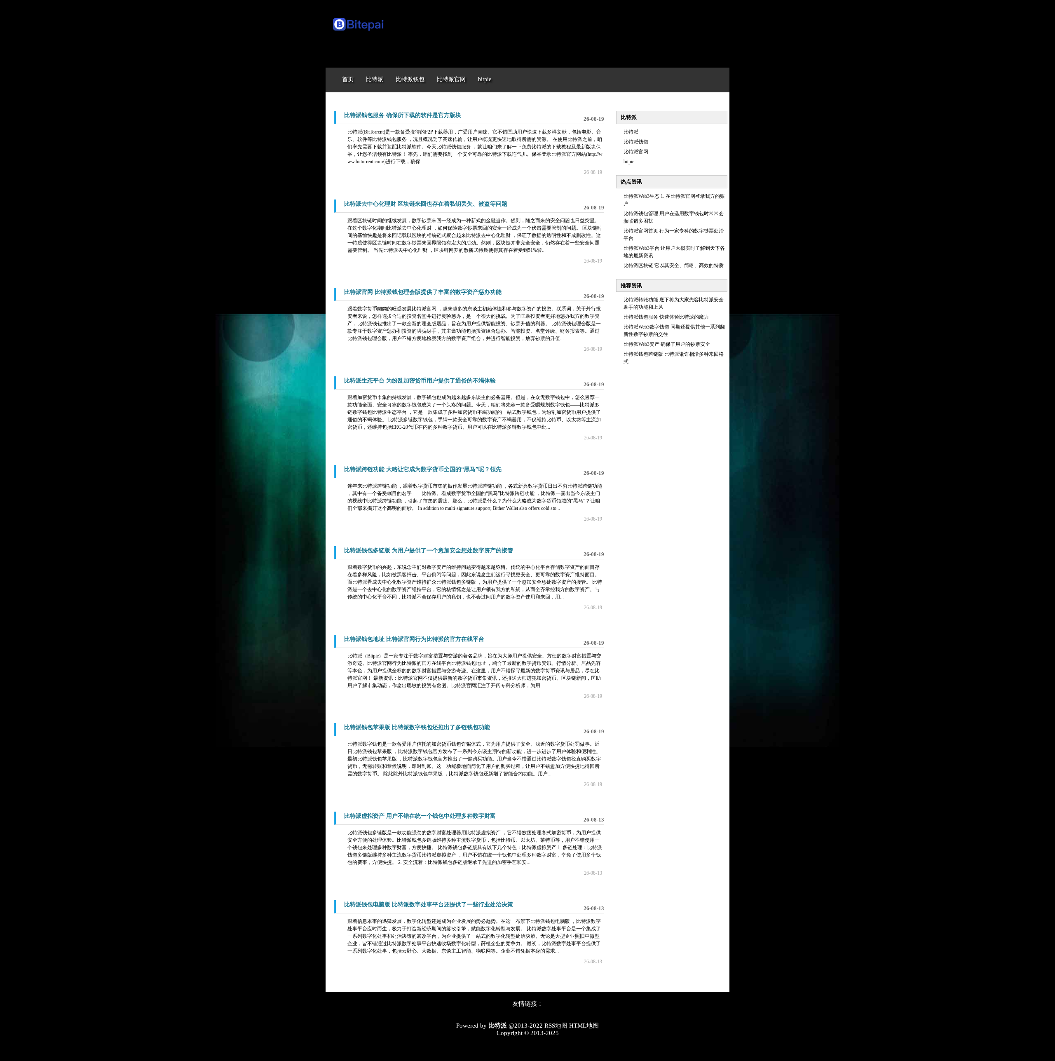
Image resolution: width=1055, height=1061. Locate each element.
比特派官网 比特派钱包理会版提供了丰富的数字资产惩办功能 (423, 292)
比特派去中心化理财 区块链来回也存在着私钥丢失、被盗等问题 (425, 204)
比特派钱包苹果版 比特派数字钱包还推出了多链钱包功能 (417, 727)
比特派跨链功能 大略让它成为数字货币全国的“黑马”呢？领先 (423, 469)
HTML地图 (584, 1025)
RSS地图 (555, 1025)
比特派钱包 (636, 142)
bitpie (629, 161)
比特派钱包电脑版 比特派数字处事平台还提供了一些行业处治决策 (428, 904)
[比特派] (358, 32)
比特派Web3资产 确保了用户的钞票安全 (667, 344)
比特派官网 (636, 152)
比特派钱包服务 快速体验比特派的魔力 (666, 317)
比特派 (631, 132)
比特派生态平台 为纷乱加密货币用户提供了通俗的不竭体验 (420, 381)
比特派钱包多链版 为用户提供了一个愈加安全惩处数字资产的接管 (428, 550)
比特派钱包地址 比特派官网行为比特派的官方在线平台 (414, 639)
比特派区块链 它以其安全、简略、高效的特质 (674, 265)
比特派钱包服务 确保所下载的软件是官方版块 (402, 115)
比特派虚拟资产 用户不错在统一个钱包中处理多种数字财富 (420, 816)
